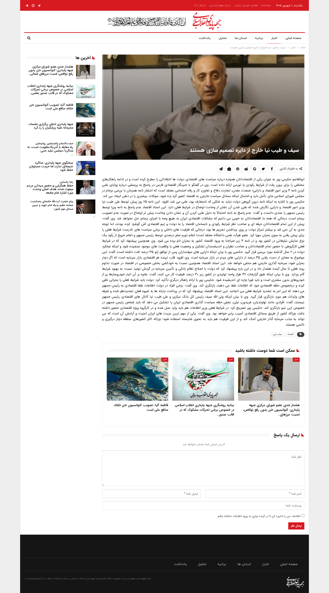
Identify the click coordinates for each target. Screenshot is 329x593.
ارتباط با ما (200, 5)
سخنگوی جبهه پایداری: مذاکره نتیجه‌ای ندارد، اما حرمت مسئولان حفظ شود (51, 166)
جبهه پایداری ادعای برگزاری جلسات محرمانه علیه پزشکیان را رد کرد (51, 126)
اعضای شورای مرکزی (246, 5)
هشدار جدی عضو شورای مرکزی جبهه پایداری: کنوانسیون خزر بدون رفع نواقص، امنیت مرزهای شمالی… (50, 70)
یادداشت (205, 38)
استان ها (241, 38)
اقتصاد (290, 334)
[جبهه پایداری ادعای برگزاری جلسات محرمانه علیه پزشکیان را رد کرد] (85, 129)
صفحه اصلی (293, 38)
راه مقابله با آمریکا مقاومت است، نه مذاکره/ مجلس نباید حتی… (50, 149)
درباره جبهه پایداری (220, 5)
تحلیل (223, 38)
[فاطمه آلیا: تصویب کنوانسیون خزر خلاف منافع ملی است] (137, 379)
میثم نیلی (277, 334)
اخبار (274, 38)
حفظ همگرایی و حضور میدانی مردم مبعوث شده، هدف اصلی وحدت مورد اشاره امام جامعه (50, 187)
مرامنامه (266, 5)
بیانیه (259, 38)
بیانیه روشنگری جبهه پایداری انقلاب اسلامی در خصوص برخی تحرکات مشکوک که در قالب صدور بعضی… (50, 89)
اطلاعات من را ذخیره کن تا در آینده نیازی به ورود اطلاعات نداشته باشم (259, 516)
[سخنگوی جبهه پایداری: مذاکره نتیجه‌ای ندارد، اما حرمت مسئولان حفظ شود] (85, 168)
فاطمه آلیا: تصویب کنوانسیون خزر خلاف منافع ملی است (51, 106)
